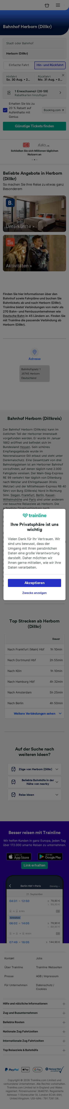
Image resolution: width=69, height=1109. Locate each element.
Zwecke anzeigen (34, 593)
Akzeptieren (34, 583)
